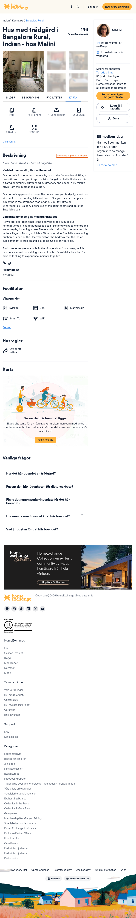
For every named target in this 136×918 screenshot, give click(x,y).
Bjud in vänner (12, 714)
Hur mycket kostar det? (17, 704)
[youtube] (42, 609)
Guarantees (11, 813)
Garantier (9, 709)
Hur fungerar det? (14, 695)
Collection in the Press (16, 803)
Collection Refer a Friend (18, 808)
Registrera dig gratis (117, 6)
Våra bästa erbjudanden (18, 788)
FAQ (6, 731)
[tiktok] (21, 609)
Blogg (7, 658)
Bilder (10, 97)
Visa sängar (9, 141)
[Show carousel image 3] (56, 82)
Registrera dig (45, 439)
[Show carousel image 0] (23, 71)
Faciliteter (54, 97)
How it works (11, 838)
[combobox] (53, 878)
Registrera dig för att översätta (72, 155)
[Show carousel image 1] (56, 60)
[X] (35, 609)
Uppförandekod (40, 869)
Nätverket (9, 668)
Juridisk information (105, 869)
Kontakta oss (11, 736)
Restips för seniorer (15, 758)
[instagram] (14, 609)
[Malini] (103, 30)
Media (8, 673)
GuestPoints (11, 699)
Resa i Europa (11, 773)
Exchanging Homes (15, 798)
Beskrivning (30, 97)
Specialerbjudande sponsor (20, 793)
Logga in (93, 6)
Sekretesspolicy (63, 869)
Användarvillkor (18, 869)
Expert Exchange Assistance (20, 828)
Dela (116, 118)
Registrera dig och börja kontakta (113, 96)
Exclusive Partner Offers (17, 833)
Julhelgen (9, 763)
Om (6, 648)
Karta (73, 97)
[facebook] (7, 609)
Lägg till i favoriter (116, 107)
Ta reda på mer (105, 72)
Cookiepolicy (83, 869)
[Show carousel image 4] (78, 82)
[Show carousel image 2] (78, 60)
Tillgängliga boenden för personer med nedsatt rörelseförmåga (39, 783)
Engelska (46, 163)
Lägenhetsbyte (12, 753)
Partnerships (11, 858)
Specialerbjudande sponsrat (20, 823)
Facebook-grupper (15, 778)
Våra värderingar (13, 690)
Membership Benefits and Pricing (23, 818)
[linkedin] (28, 609)
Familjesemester (13, 768)
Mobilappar (11, 663)
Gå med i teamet (13, 653)
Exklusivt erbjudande (16, 848)
